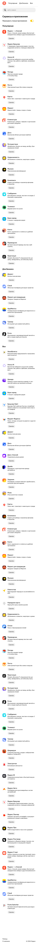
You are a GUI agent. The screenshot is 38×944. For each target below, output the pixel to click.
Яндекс (33, 941)
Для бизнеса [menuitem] (23, 3)
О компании (6, 941)
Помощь (4, 939)
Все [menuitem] (31, 3)
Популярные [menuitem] (12, 3)
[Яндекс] (4, 3)
